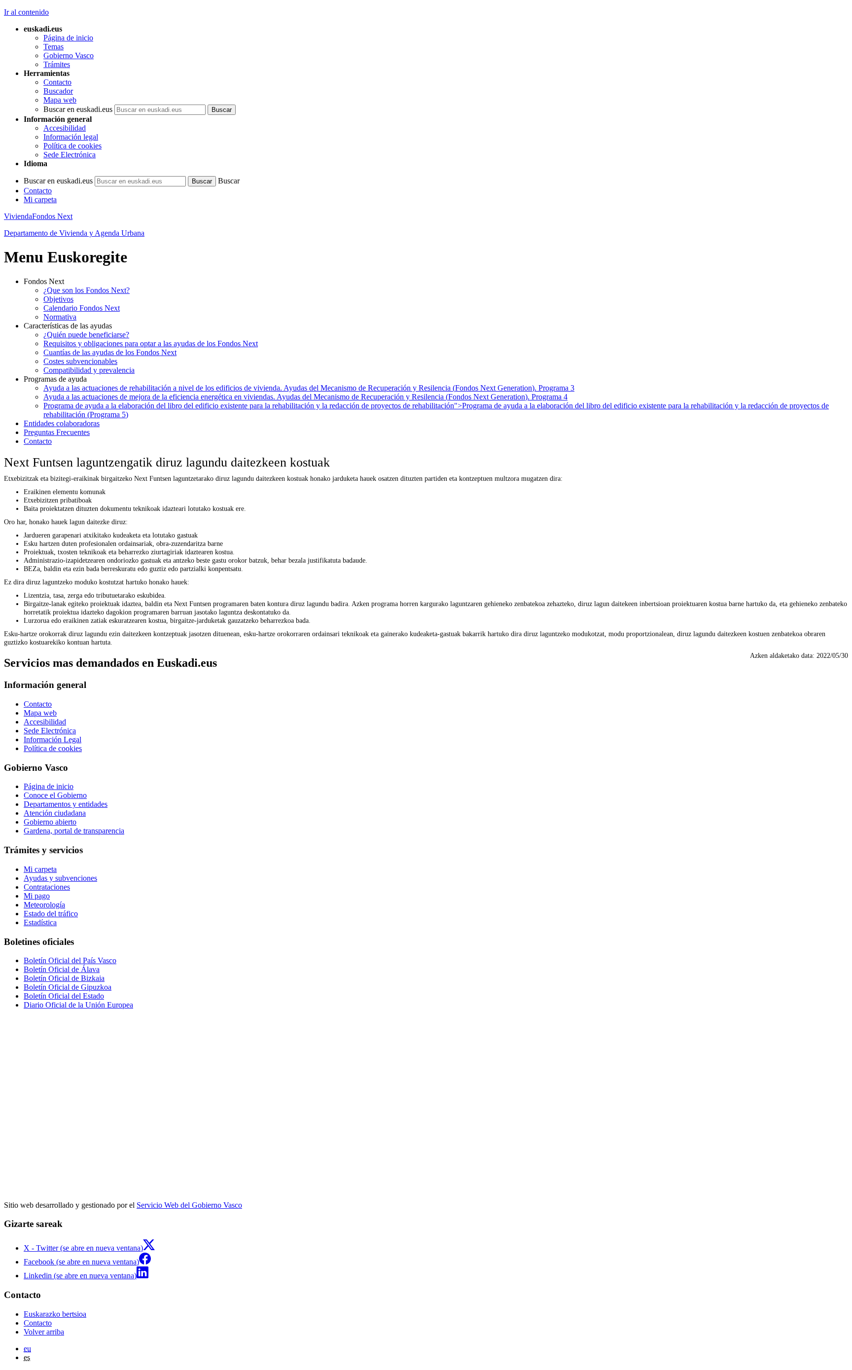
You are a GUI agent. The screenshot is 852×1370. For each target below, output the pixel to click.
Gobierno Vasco (68, 55)
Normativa (59, 317)
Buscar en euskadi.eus (77, 109)
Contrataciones (47, 887)
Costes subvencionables (80, 361)
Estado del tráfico (51, 913)
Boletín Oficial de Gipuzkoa (67, 987)
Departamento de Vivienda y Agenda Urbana (74, 233)
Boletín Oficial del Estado (64, 996)
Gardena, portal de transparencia (74, 831)
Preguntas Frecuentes (57, 432)
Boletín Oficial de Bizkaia (64, 978)
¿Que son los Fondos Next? (86, 290)
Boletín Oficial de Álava (62, 969)
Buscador (58, 91)
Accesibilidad (64, 128)
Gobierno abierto (50, 822)
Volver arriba (44, 1332)
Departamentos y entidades (65, 804)
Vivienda (18, 216)
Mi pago (37, 896)
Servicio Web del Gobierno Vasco (189, 1205)
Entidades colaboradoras (62, 423)
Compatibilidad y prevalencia (89, 370)
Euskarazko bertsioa (55, 1314)
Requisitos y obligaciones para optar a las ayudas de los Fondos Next (150, 343)
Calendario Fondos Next (81, 308)
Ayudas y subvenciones (60, 878)
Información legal (70, 137)
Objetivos (58, 299)
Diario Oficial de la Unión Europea (78, 1005)
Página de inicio (68, 38)
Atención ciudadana (55, 813)
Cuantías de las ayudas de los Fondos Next (110, 352)
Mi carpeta (40, 199)
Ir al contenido (26, 12)
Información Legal (52, 739)
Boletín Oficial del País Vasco (70, 960)
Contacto (57, 82)
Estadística (40, 922)
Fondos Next (52, 216)
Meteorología (44, 905)
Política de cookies (72, 146)
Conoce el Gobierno (55, 795)
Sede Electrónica (69, 154)
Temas (53, 46)
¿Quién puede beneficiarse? (86, 334)
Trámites (56, 64)
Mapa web (59, 100)
